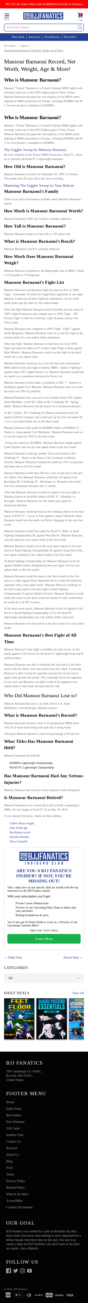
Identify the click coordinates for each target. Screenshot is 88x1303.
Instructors (34, 36)
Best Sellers (70, 36)
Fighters (24, 45)
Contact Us (13, 1141)
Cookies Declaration (19, 1207)
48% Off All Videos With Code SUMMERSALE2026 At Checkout (44, 4)
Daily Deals (18, 36)
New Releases (52, 36)
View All (78, 993)
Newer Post (71, 957)
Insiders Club (14, 1135)
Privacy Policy (15, 1181)
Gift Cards (13, 1128)
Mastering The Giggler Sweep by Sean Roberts (39, 185)
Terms (10, 1174)
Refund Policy (15, 1187)
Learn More (44, 939)
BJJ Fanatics (10, 45)
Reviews (11, 1148)
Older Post (15, 957)
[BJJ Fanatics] (43, 16)
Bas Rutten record (20, 832)
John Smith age (18, 827)
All (10, 978)
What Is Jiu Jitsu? (17, 1194)
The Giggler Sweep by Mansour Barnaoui (35, 150)
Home (10, 1102)
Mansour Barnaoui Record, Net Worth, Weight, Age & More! (33, 50)
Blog (9, 1161)
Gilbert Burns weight (22, 823)
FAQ (9, 1168)
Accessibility (14, 1200)
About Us (12, 1154)
